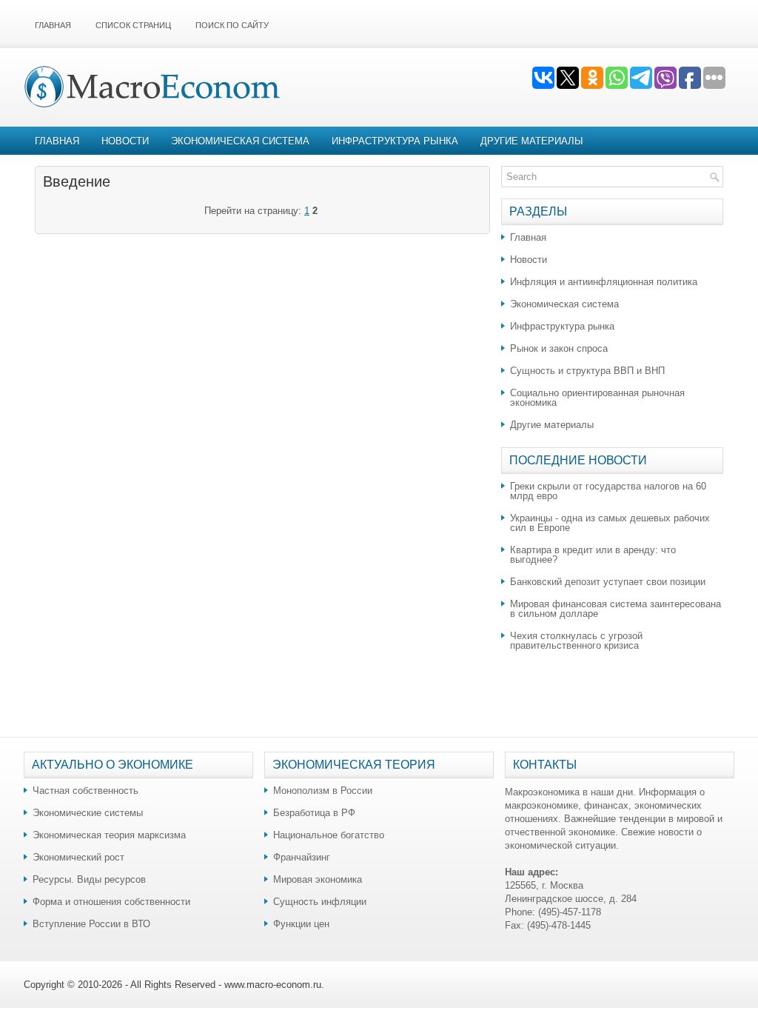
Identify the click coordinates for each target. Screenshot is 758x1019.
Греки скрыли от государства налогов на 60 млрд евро (608, 491)
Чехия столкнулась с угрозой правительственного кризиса (576, 640)
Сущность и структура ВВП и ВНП (587, 370)
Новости (125, 141)
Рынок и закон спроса (559, 348)
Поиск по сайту (232, 25)
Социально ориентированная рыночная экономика (597, 397)
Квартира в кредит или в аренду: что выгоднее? (593, 554)
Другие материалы (531, 141)
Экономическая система (240, 141)
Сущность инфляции (319, 901)
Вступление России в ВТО (91, 923)
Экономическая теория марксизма (109, 835)
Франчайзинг (301, 857)
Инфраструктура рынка (395, 141)
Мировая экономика (317, 879)
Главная (53, 25)
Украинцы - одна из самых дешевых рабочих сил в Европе (610, 522)
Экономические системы (88, 812)
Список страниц (133, 25)
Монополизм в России (322, 790)
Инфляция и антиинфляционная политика (603, 281)
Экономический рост (78, 857)
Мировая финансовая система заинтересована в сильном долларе (615, 608)
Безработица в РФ (314, 812)
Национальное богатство (328, 835)
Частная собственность (85, 790)
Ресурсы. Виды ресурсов (89, 879)
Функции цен (301, 923)
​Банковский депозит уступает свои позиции (607, 581)
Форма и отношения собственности (111, 901)
